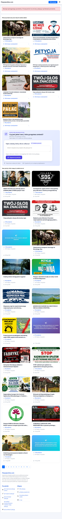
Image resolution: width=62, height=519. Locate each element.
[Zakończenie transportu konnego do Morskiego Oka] (16, 33)
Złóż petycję (53, 2)
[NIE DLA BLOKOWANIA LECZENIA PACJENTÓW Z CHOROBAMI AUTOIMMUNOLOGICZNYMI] (46, 33)
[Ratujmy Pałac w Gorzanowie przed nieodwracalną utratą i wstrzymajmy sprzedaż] (16, 114)
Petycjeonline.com (7, 2)
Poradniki (5, 486)
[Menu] (59, 2)
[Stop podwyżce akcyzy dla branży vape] (46, 87)
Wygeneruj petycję (15, 157)
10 (27, 467)
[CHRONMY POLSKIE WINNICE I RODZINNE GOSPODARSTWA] (16, 87)
